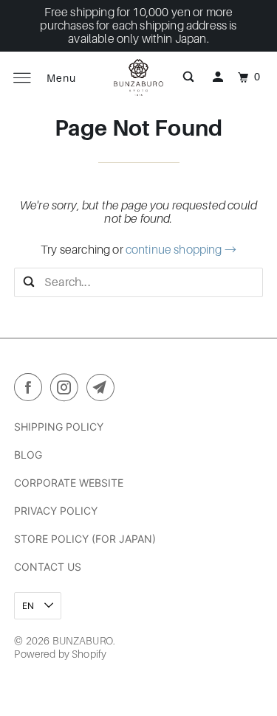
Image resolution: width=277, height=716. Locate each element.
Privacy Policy (56, 510)
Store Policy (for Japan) (85, 538)
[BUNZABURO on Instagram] (67, 390)
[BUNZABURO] (138, 77)
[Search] (188, 77)
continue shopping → (181, 250)
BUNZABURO (82, 641)
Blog (28, 454)
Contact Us (47, 566)
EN (29, 605)
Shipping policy (58, 426)
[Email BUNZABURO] (103, 390)
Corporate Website (68, 482)
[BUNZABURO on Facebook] (31, 390)
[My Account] (218, 77)
